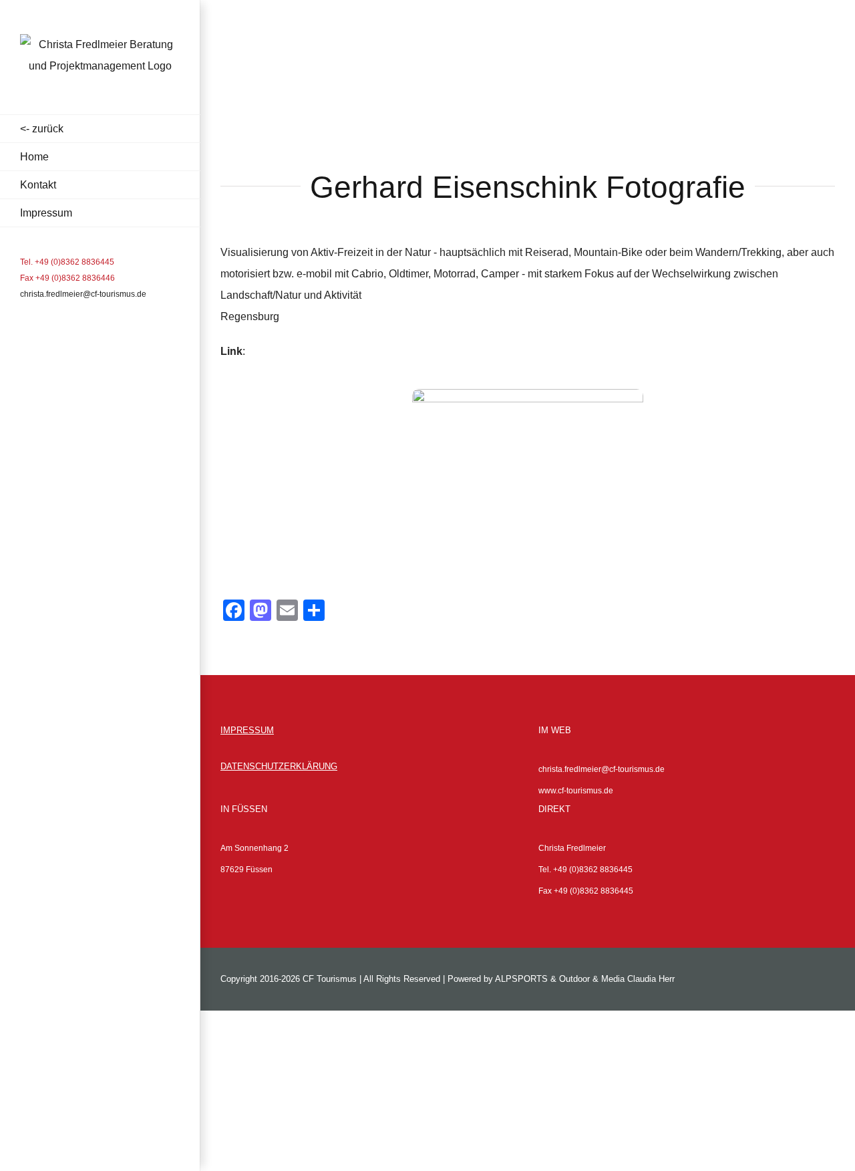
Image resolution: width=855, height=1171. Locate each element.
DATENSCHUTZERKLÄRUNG (278, 766)
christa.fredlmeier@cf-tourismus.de (83, 294)
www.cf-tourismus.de (575, 790)
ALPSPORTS (521, 979)
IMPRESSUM (247, 730)
